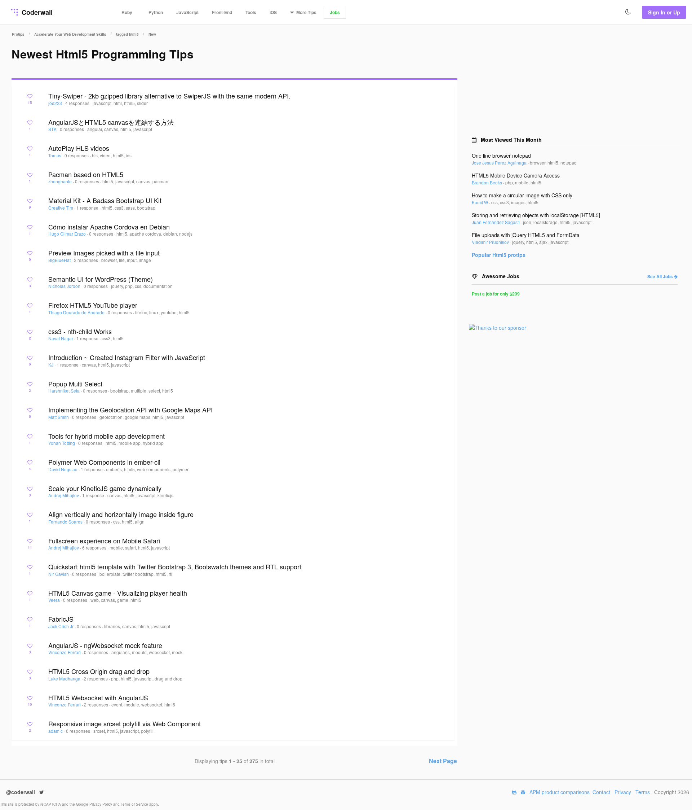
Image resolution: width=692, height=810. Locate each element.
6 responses (94, 547)
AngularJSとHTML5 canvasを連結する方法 (111, 122)
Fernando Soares (66, 521)
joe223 (55, 103)
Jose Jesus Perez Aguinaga (500, 162)
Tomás (55, 155)
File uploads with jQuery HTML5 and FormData (526, 234)
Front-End (222, 12)
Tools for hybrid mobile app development (106, 436)
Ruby (126, 12)
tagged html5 (127, 34)
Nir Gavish (59, 574)
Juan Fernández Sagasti (496, 222)
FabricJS (61, 618)
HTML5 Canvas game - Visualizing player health (117, 592)
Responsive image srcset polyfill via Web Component (124, 723)
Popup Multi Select (75, 383)
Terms (642, 792)
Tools (250, 12)
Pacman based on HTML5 (85, 174)
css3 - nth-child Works (80, 331)
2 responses (86, 260)
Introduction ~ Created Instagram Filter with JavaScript (126, 357)
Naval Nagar (61, 338)
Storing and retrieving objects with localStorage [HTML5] (536, 215)
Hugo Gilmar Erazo (67, 234)
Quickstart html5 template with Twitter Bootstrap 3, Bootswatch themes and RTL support (175, 566)
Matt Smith (59, 417)
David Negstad (63, 469)
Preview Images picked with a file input (104, 252)
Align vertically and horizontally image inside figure (121, 514)
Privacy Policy (101, 804)
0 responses (72, 129)
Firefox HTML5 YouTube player (92, 305)
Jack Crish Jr (61, 626)
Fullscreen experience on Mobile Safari (104, 540)
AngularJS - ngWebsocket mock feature (105, 645)
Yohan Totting (62, 443)
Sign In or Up (664, 12)
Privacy (623, 792)
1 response (87, 208)
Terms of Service (135, 804)
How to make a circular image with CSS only (522, 195)
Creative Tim (61, 208)
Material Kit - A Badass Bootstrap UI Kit (104, 200)
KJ (51, 365)
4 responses (77, 103)
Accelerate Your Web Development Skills (70, 34)
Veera (54, 600)
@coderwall (21, 792)
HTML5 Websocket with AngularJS (98, 697)
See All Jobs (660, 276)
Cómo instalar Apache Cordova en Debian (109, 226)
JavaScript (187, 12)
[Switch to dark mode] (628, 11)
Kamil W (480, 202)
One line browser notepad (501, 155)
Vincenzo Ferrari (65, 652)
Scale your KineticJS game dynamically (104, 488)
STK (53, 129)
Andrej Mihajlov (64, 495)
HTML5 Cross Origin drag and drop (99, 671)
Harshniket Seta (64, 391)
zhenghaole (60, 181)
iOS (273, 12)
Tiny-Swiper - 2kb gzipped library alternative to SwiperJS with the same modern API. (169, 95)
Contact (601, 792)
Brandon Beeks (487, 182)
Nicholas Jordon (64, 286)
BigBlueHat (60, 260)
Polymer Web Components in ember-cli (104, 462)
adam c (56, 731)
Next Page (443, 761)
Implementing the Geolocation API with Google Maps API (130, 409)
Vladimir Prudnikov (491, 242)
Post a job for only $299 (496, 293)
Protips (18, 34)
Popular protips (498, 254)
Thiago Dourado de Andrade (77, 312)
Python (155, 12)
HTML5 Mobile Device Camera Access (516, 175)
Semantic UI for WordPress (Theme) (100, 279)
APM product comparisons (559, 792)
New (152, 34)
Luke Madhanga (64, 678)
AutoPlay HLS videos (78, 148)
